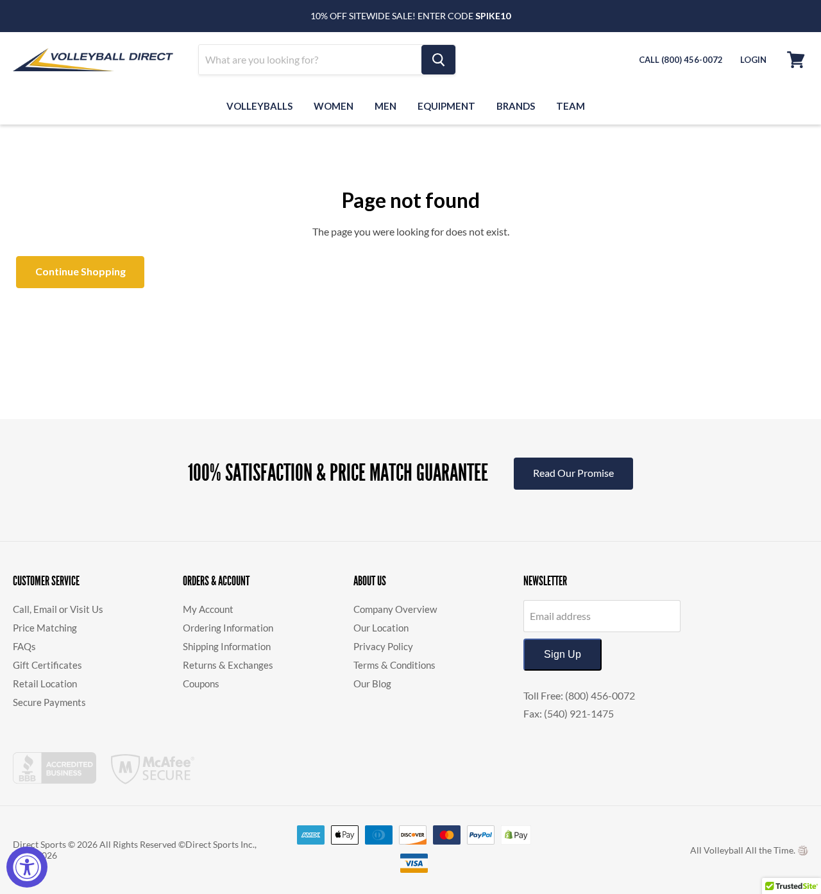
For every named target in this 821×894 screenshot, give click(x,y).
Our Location (381, 627)
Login (753, 60)
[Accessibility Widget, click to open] (26, 867)
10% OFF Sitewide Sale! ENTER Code (410, 15)
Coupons (201, 683)
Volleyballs (259, 106)
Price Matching (45, 627)
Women (333, 106)
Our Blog (372, 683)
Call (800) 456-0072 (681, 60)
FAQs (24, 646)
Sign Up (562, 654)
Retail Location (45, 683)
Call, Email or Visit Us (58, 609)
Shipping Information (227, 646)
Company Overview (395, 609)
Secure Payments (49, 702)
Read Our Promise (573, 473)
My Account (208, 609)
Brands (515, 106)
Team (570, 106)
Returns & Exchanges (228, 665)
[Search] (438, 59)
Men (385, 106)
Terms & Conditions (394, 665)
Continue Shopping (80, 271)
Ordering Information (228, 627)
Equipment (446, 106)
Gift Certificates (47, 665)
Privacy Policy (383, 646)
